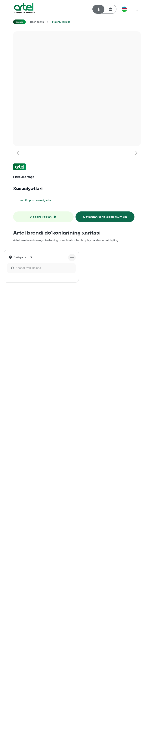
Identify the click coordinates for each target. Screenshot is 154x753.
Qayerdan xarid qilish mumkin (105, 217)
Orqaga (19, 21)
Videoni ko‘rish (41, 217)
